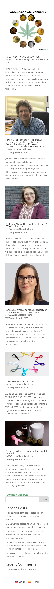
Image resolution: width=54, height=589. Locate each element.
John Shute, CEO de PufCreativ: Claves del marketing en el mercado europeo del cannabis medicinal (24, 534)
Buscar (44, 499)
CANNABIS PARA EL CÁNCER (19, 381)
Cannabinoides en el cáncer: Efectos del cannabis (26, 452)
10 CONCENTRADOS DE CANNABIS (23, 56)
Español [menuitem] (35, 582)
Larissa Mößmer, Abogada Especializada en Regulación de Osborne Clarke (26, 311)
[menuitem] (20, 582)
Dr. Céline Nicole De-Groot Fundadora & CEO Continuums (26, 225)
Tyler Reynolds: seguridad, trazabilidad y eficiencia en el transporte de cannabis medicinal (24, 516)
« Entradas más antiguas (16, 494)
